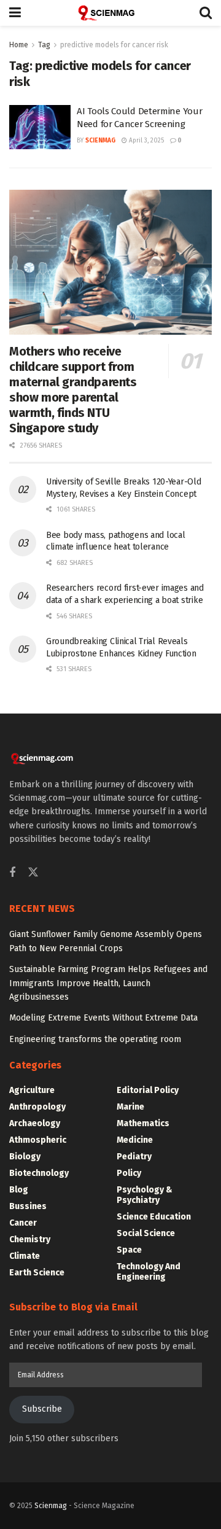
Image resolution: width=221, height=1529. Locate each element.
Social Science (146, 1233)
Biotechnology (39, 1173)
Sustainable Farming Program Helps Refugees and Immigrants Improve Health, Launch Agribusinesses (108, 983)
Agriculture (32, 1090)
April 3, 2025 (145, 140)
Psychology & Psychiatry (145, 1195)
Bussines (28, 1206)
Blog (18, 1190)
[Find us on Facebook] (12, 873)
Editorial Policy (148, 1090)
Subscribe (42, 1409)
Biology (25, 1156)
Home (18, 45)
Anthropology (37, 1107)
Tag (44, 45)
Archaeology (34, 1123)
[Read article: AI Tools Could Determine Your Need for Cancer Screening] (40, 127)
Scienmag (50, 1505)
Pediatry (134, 1156)
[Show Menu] (15, 13)
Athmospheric (37, 1140)
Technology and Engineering (148, 1271)
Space (129, 1250)
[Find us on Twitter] (33, 873)
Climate (24, 1256)
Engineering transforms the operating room (95, 1039)
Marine (130, 1107)
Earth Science (36, 1272)
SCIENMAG (100, 140)
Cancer (23, 1223)
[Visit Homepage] (110, 13)
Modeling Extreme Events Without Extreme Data (103, 1018)
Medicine (135, 1140)
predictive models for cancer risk (114, 45)
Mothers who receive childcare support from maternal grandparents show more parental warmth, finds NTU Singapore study (73, 389)
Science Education (154, 1217)
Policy (129, 1173)
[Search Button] (206, 13)
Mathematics (143, 1123)
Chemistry (29, 1239)
